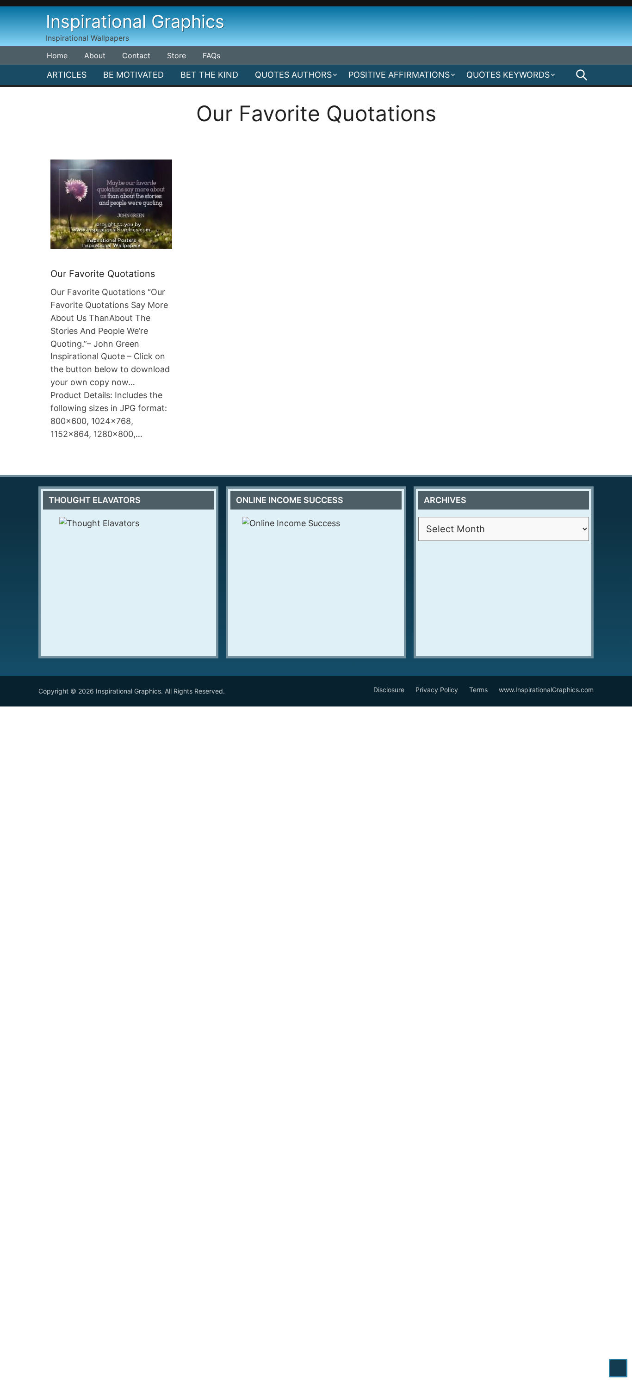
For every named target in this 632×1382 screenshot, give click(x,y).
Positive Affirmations (399, 75)
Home (57, 55)
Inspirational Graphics (135, 21)
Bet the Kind (209, 75)
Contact (136, 55)
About (94, 55)
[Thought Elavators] (128, 575)
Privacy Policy (436, 690)
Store (176, 55)
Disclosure (388, 690)
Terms (478, 690)
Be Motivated (133, 75)
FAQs (211, 55)
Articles (67, 75)
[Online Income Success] (316, 581)
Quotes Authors (293, 75)
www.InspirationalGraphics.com (546, 690)
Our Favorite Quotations (102, 273)
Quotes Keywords (508, 75)
